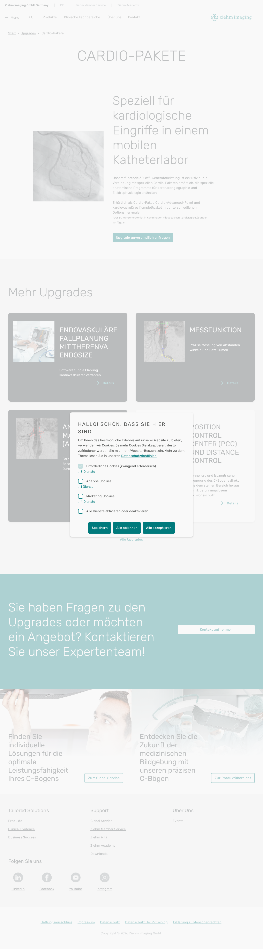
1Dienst (85, 487)
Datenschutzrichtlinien (139, 456)
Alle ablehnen (126, 528)
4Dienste (86, 502)
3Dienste (86, 472)
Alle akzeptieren (159, 528)
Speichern (100, 528)
